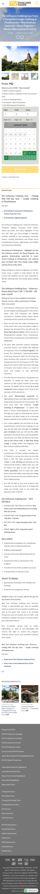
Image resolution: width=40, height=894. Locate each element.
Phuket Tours (7, 851)
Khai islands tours (8, 842)
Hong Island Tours (8, 829)
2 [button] (16, 158)
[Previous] (5, 58)
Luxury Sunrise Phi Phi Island (13, 751)
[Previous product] (22, 37)
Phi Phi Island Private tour (12, 760)
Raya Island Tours (8, 784)
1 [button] (11, 158)
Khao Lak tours (7, 813)
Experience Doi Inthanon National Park (19, 659)
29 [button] (29, 153)
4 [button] (25, 158)
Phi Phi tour (6, 809)
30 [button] (34, 153)
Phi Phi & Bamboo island (11, 747)
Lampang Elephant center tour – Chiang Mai (29, 707)
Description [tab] (7, 190)
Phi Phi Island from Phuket (12, 738)
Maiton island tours (9, 833)
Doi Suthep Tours (8, 796)
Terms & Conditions (21, 873)
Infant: (28, 110)
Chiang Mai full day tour (12, 647)
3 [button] (20, 158)
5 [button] (29, 158)
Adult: (6, 110)
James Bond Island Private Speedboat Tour (18, 756)
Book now (20, 169)
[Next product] (18, 37)
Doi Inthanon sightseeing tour (15, 218)
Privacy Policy (8, 873)
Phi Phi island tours (9, 825)
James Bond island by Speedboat (14, 767)
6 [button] (34, 158)
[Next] (35, 58)
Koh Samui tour (8, 818)
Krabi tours (6, 838)
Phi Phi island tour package (12, 734)
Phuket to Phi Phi (8, 729)
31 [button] (6, 158)
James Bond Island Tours (11, 771)
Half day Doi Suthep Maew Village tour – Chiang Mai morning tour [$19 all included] (9, 709)
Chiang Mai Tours (24, 33)
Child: (17, 110)
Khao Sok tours (7, 846)
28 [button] (25, 153)
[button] (3, 3)
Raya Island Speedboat (10, 780)
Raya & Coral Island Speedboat (13, 776)
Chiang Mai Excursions (10, 804)
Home (10, 33)
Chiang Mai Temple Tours (11, 800)
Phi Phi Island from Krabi (11, 743)
